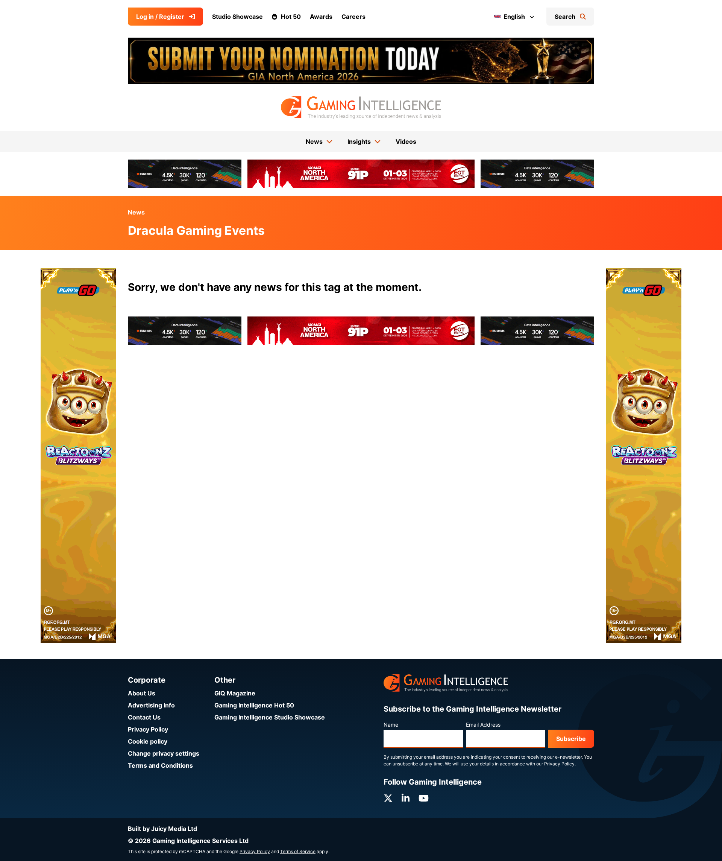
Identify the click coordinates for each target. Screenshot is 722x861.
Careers (353, 16)
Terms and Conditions (160, 765)
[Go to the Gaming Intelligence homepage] (361, 107)
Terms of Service (297, 851)
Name (391, 724)
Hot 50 (291, 16)
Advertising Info (151, 705)
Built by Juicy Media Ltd (162, 828)
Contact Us (144, 717)
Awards (321, 16)
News (136, 212)
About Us (141, 693)
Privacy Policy (148, 729)
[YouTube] (424, 798)
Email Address (483, 724)
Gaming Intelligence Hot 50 (254, 705)
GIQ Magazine (234, 693)
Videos (406, 141)
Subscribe (571, 738)
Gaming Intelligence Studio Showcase (269, 717)
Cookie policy (147, 741)
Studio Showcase (237, 16)
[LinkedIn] (406, 798)
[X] (388, 798)
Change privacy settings (163, 753)
